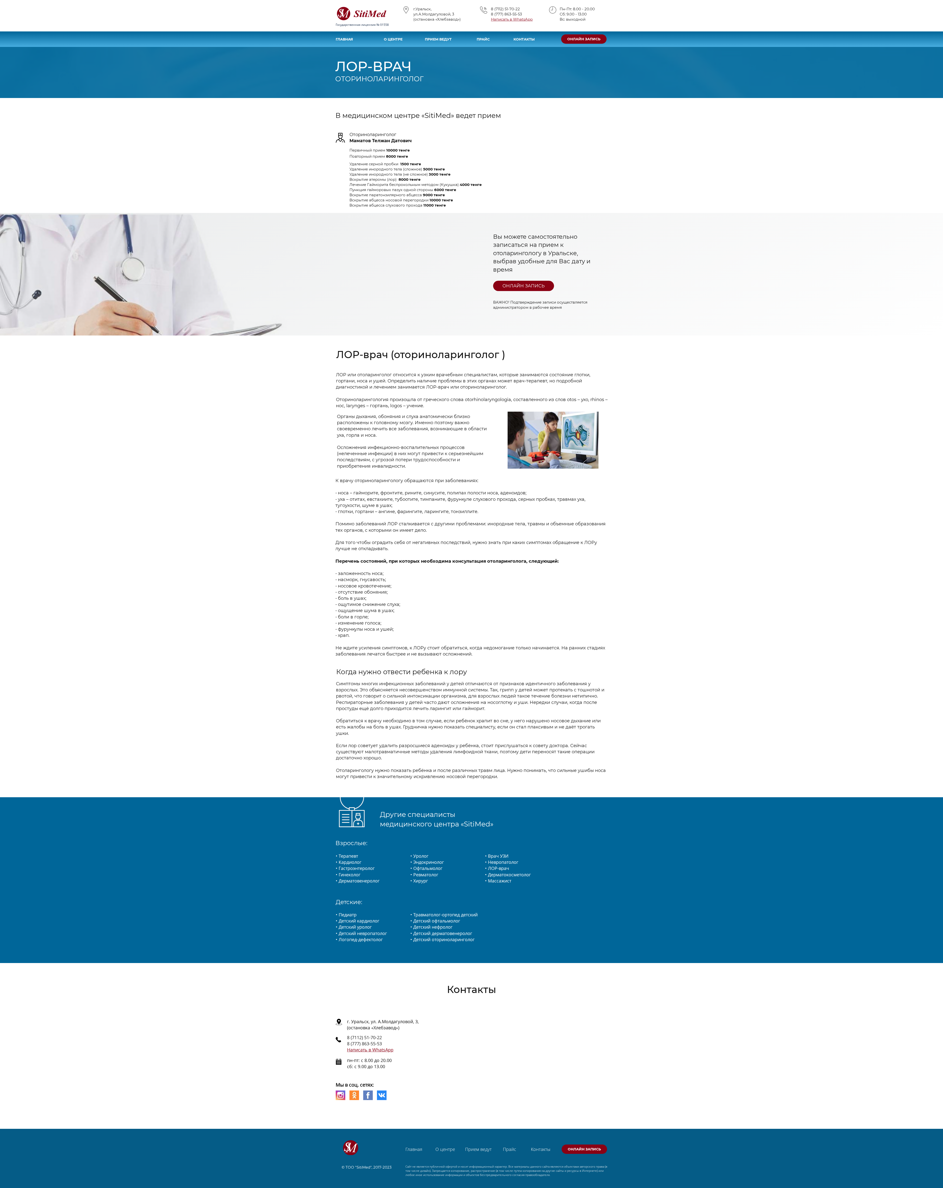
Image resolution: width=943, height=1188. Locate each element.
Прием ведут (478, 1149)
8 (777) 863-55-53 (506, 14)
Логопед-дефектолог (361, 939)
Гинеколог (350, 875)
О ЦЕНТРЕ (393, 39)
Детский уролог (355, 927)
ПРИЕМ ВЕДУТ (438, 39)
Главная (413, 1149)
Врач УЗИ (498, 856)
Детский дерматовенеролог (442, 933)
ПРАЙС (483, 39)
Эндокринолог (428, 862)
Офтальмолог (428, 868)
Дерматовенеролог (359, 881)
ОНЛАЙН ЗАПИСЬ (583, 39)
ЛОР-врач (498, 868)
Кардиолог (350, 862)
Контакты (540, 1149)
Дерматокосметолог (509, 875)
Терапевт (348, 856)
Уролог (421, 856)
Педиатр (348, 915)
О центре (445, 1149)
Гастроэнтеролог (357, 868)
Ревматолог (425, 875)
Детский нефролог (433, 927)
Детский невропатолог (363, 933)
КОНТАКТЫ (524, 39)
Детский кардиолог (359, 921)
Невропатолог (503, 862)
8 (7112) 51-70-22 (505, 9)
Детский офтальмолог (436, 921)
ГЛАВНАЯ (344, 39)
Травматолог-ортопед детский (445, 915)
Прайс (509, 1149)
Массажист (499, 881)
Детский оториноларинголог (444, 939)
